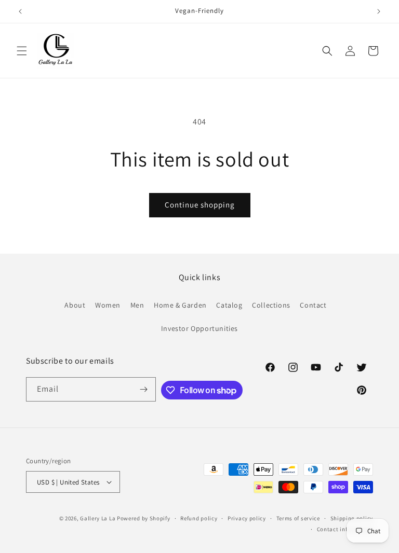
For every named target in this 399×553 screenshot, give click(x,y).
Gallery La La (97, 518)
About (74, 305)
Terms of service (298, 518)
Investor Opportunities (199, 328)
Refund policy (198, 518)
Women (108, 305)
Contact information (345, 529)
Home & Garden (180, 305)
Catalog (229, 305)
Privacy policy (247, 518)
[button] (21, 50)
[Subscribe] (143, 389)
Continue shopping (200, 205)
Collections (271, 305)
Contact (313, 305)
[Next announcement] (378, 11)
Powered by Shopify (143, 518)
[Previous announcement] (20, 11)
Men (137, 305)
